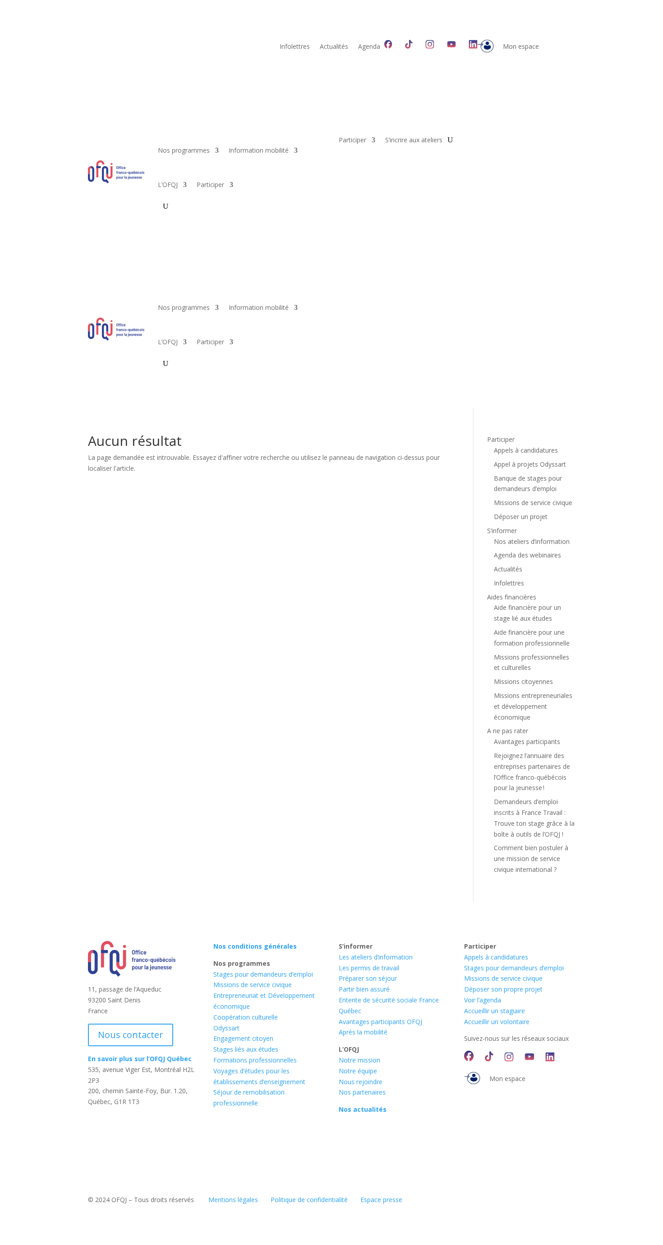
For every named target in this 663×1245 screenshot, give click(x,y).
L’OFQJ (168, 184)
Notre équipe (358, 1071)
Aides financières (511, 597)
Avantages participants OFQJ (380, 1021)
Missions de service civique (533, 502)
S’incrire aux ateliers (413, 140)
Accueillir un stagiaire (494, 1010)
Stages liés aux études (245, 1049)
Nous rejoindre (360, 1081)
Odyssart (226, 1028)
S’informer (502, 530)
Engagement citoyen (243, 1038)
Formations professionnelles (255, 1060)
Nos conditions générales (255, 946)
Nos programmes (184, 150)
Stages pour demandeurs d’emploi (263, 974)
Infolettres (295, 47)
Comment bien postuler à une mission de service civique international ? (531, 858)
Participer (210, 184)
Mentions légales (233, 1199)
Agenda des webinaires (527, 555)
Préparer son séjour (368, 978)
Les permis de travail (369, 968)
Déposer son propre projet (503, 989)
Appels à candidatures (526, 450)
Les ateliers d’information (376, 957)
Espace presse (381, 1199)
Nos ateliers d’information (532, 541)
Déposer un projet (521, 516)
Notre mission (359, 1060)
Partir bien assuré (364, 989)
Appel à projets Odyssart (530, 464)
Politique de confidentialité (309, 1199)
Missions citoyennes (523, 681)
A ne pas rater (507, 730)
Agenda (369, 47)
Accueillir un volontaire (496, 1021)
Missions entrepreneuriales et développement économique (533, 706)
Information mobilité (259, 150)
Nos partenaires (362, 1092)
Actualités (334, 47)
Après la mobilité (363, 1032)
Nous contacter (130, 1035)
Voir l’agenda (482, 1000)
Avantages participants (527, 741)
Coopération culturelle (245, 1017)
